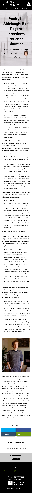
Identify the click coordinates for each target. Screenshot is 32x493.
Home (3, 8)
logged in (14, 448)
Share (24, 430)
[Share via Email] (23, 434)
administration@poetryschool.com (16, 470)
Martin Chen (16, 459)
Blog (5, 8)
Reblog (7, 434)
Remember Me (15, 24)
